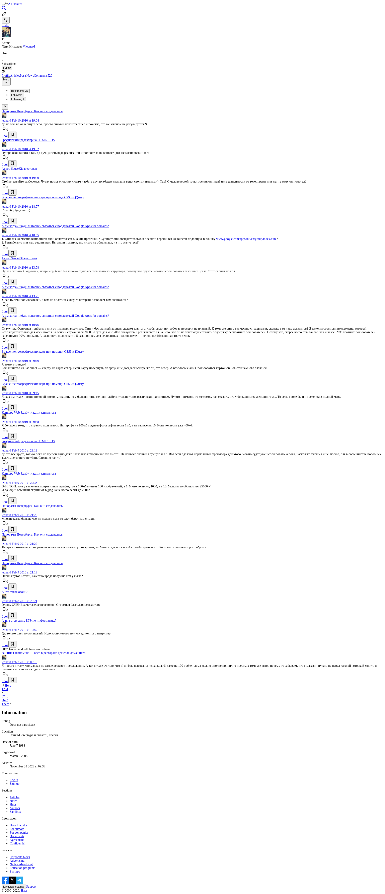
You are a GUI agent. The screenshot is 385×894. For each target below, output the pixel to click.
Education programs (22, 868)
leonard (6, 120)
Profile (6, 75)
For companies (19, 832)
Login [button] (5, 25)
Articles (15, 75)
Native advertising (21, 864)
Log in (14, 780)
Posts (23, 75)
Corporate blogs (20, 857)
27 (6, 700)
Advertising (17, 860)
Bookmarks (19, 90)
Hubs (13, 804)
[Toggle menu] (3, 4)
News (30, 75)
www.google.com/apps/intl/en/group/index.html (246, 238)
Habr (23, 890)
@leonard (28, 46)
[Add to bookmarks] (12, 135)
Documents (17, 836)
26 (3, 700)
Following (17, 99)
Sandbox (15, 811)
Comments (43, 75)
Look (5, 136)
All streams (15, 3)
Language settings (13, 886)
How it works (18, 825)
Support (31, 886)
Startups (15, 871)
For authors (17, 829)
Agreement (17, 839)
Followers (16, 94)
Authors (15, 808)
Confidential (17, 843)
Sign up (14, 783)
